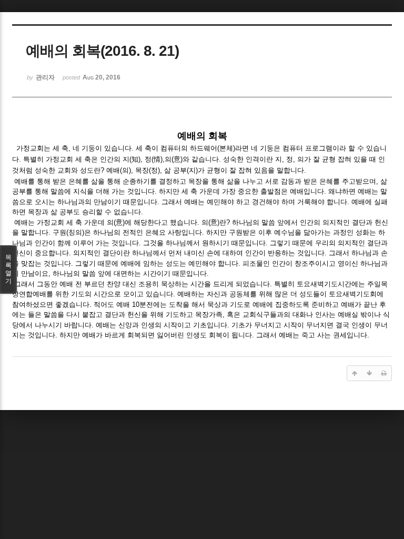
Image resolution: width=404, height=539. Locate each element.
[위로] (354, 373)
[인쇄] (384, 373)
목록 (8, 269)
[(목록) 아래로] (369, 373)
